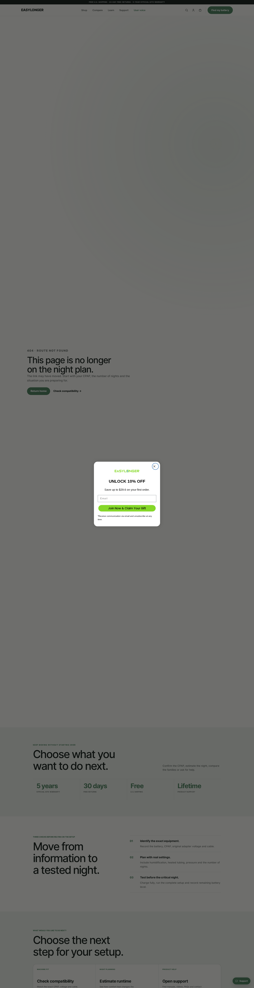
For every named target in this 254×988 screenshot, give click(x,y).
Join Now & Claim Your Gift (127, 508)
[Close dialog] (155, 466)
